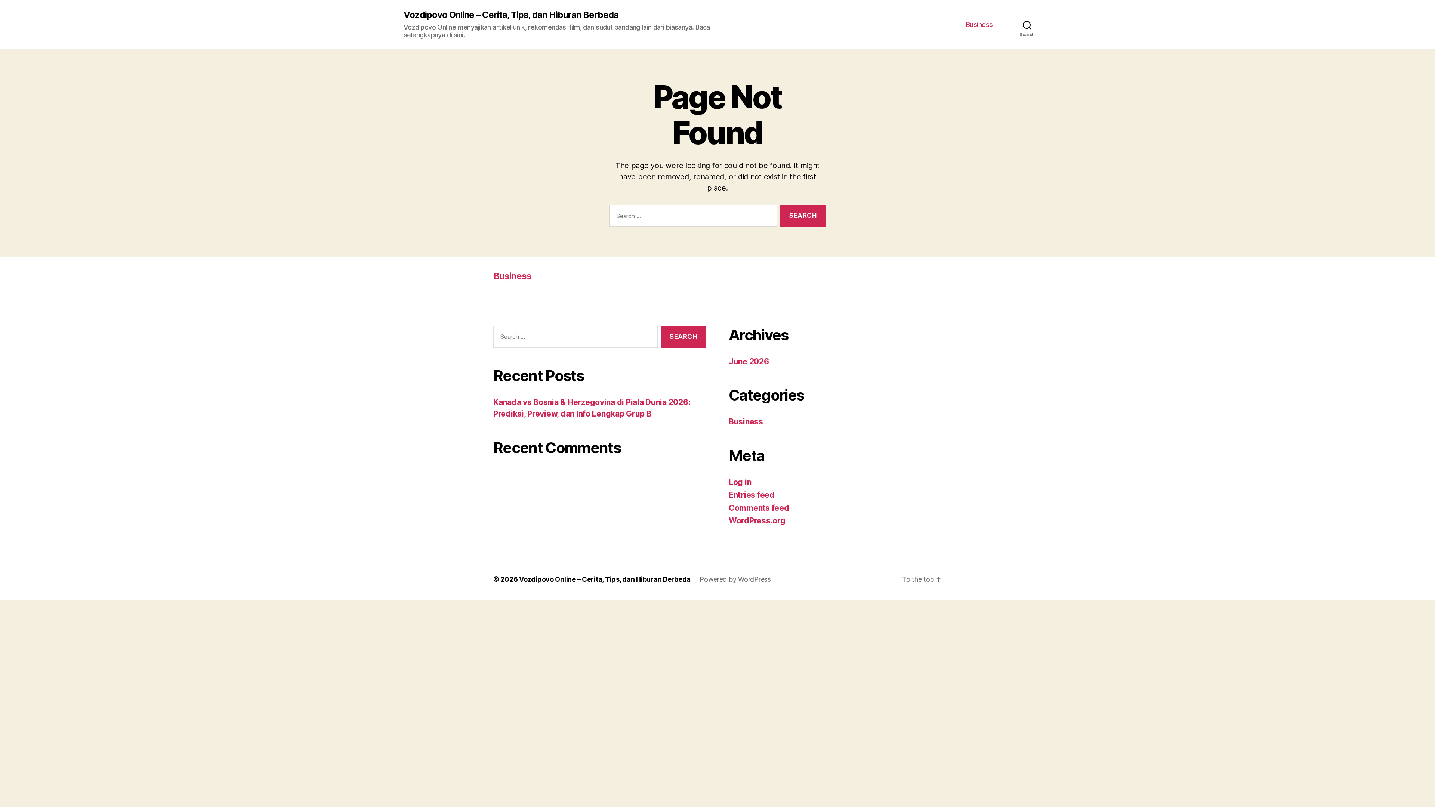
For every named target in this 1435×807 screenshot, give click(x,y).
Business (979, 24)
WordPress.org (757, 520)
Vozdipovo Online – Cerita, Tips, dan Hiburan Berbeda (511, 14)
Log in (740, 482)
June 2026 (749, 361)
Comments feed (759, 508)
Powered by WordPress (735, 579)
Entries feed (752, 495)
